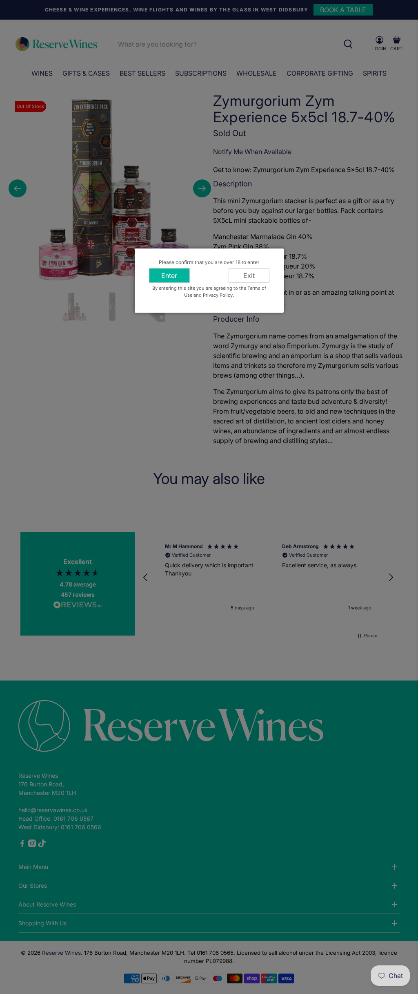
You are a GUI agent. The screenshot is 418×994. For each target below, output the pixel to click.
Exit (249, 275)
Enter (169, 275)
